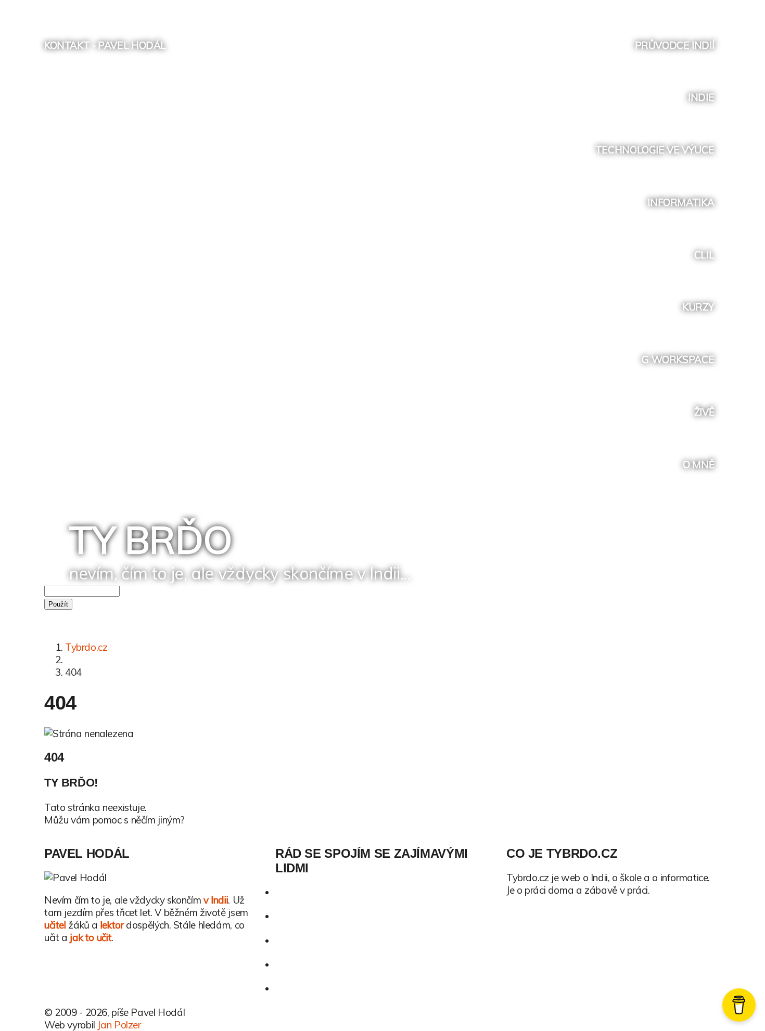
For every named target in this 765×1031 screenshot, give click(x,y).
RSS (692, 9)
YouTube (672, 9)
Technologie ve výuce (654, 150)
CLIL (704, 255)
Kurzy (698, 307)
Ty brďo (150, 539)
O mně (698, 464)
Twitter (633, 9)
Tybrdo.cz (86, 647)
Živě (704, 412)
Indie (701, 97)
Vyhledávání (712, 9)
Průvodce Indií (675, 45)
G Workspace (678, 359)
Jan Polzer (119, 1025)
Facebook (652, 9)
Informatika (680, 202)
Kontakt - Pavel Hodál (105, 45)
